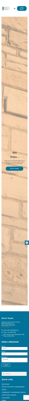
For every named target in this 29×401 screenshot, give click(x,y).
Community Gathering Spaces (14, 392)
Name (3, 346)
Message (4, 357)
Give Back (6, 384)
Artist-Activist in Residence (13, 387)
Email (3, 351)
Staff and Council (9, 395)
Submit (6, 365)
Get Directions (5, 326)
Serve (4, 389)
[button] (27, 243)
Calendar (6, 398)
